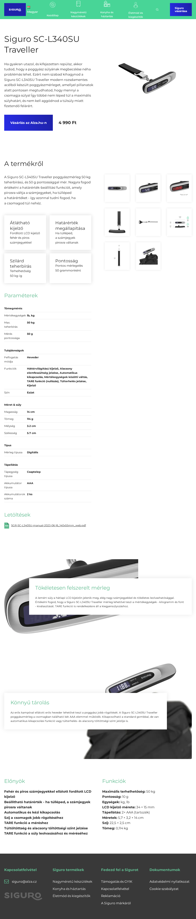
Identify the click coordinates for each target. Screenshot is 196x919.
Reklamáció (110, 896)
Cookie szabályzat (164, 889)
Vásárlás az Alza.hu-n (28, 123)
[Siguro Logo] (15, 9)
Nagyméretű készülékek (72, 881)
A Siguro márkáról (116, 903)
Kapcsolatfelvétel (115, 889)
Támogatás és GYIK (116, 881)
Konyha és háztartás (69, 889)
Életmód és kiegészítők (71, 896)
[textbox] (128, 817)
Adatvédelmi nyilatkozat (169, 881)
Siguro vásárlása (181, 10)
